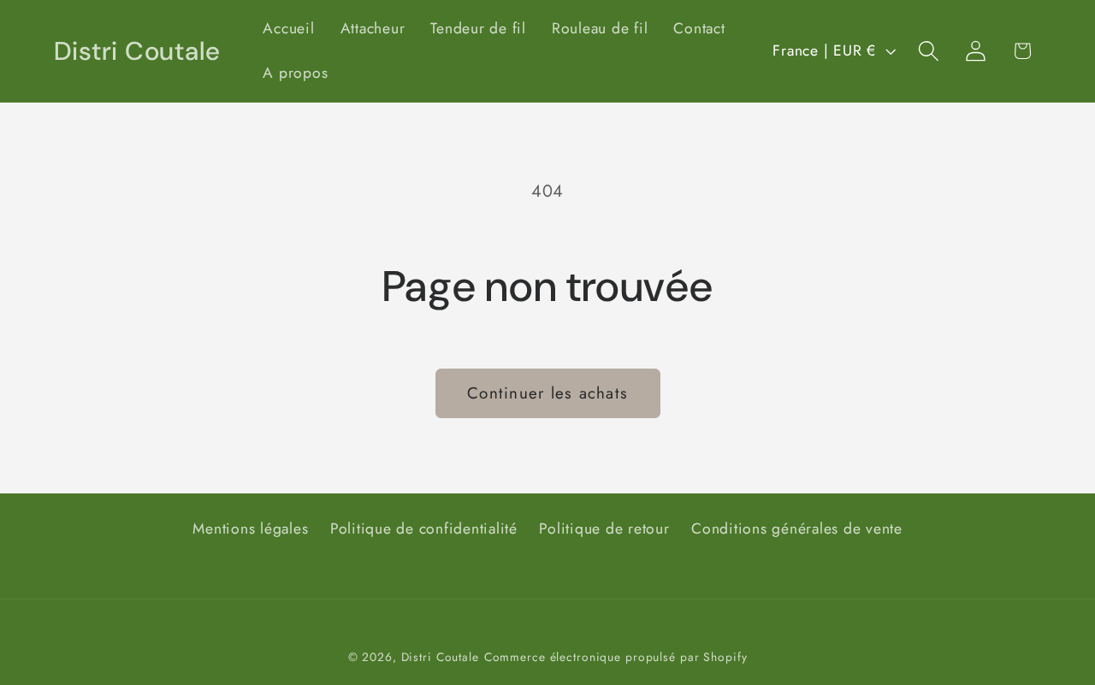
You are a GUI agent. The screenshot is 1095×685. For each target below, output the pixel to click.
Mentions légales (250, 528)
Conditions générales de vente (797, 528)
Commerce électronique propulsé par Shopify (616, 657)
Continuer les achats (547, 393)
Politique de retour (604, 528)
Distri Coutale (440, 657)
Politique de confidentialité (424, 528)
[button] (928, 50)
